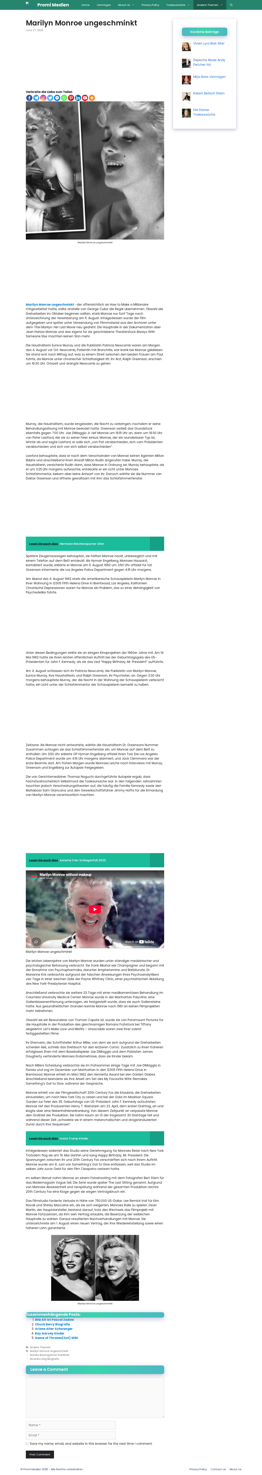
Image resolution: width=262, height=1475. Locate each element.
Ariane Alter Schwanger (54, 1329)
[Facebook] (29, 98)
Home (86, 5)
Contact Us (218, 1469)
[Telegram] (36, 98)
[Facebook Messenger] (57, 98)
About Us (124, 5)
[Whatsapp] (64, 98)
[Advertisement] (95, 63)
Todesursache (175, 5)
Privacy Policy (150, 5)
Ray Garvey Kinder (50, 1333)
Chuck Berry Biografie (52, 1324)
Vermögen (104, 5)
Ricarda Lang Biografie (44, 1359)
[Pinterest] (71, 98)
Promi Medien (53, 5)
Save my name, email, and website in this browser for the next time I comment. (91, 1444)
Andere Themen (207, 5)
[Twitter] (50, 98)
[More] (92, 98)
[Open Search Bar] (231, 5)
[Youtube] (85, 98)
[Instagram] (43, 98)
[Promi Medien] (30, 5)
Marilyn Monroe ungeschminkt (50, 304)
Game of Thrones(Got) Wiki (56, 1338)
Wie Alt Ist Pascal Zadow (54, 1320)
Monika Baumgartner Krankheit (50, 1355)
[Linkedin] (78, 98)
